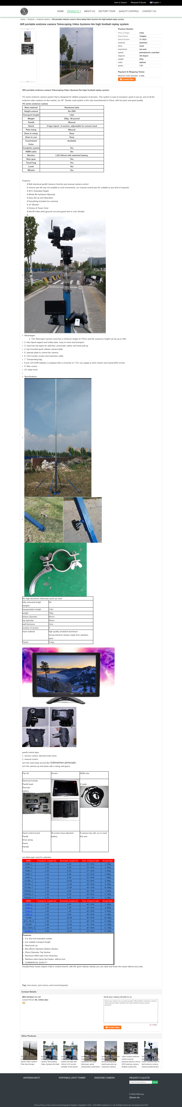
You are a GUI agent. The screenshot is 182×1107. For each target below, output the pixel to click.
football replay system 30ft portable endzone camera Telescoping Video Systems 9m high (50, 1060)
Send (155, 1082)
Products (73, 11)
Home (60, 11)
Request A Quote (138, 2)
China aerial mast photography (58, 1105)
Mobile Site (135, 1098)
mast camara (32, 985)
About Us (89, 11)
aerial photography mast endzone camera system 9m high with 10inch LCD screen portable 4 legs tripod (69, 1062)
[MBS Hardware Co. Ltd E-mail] (23, 1002)
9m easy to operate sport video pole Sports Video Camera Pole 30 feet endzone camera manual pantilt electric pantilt (151, 1063)
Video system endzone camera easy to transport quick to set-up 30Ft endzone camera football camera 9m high (131, 1063)
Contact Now (128, 79)
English (155, 2)
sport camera (43, 985)
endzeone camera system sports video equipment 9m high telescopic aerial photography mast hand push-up (90, 1063)
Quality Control (129, 11)
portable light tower (72, 1078)
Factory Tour (107, 11)
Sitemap (140, 1094)
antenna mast (31, 1078)
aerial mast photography (58, 985)
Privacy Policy (39, 1105)
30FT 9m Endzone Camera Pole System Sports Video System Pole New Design (29, 1060)
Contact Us (149, 11)
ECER (145, 1105)
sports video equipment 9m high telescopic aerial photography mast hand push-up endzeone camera (111, 1062)
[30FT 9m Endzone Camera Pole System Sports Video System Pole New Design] (30, 1050)
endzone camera (43, 19)
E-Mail (132, 1094)
